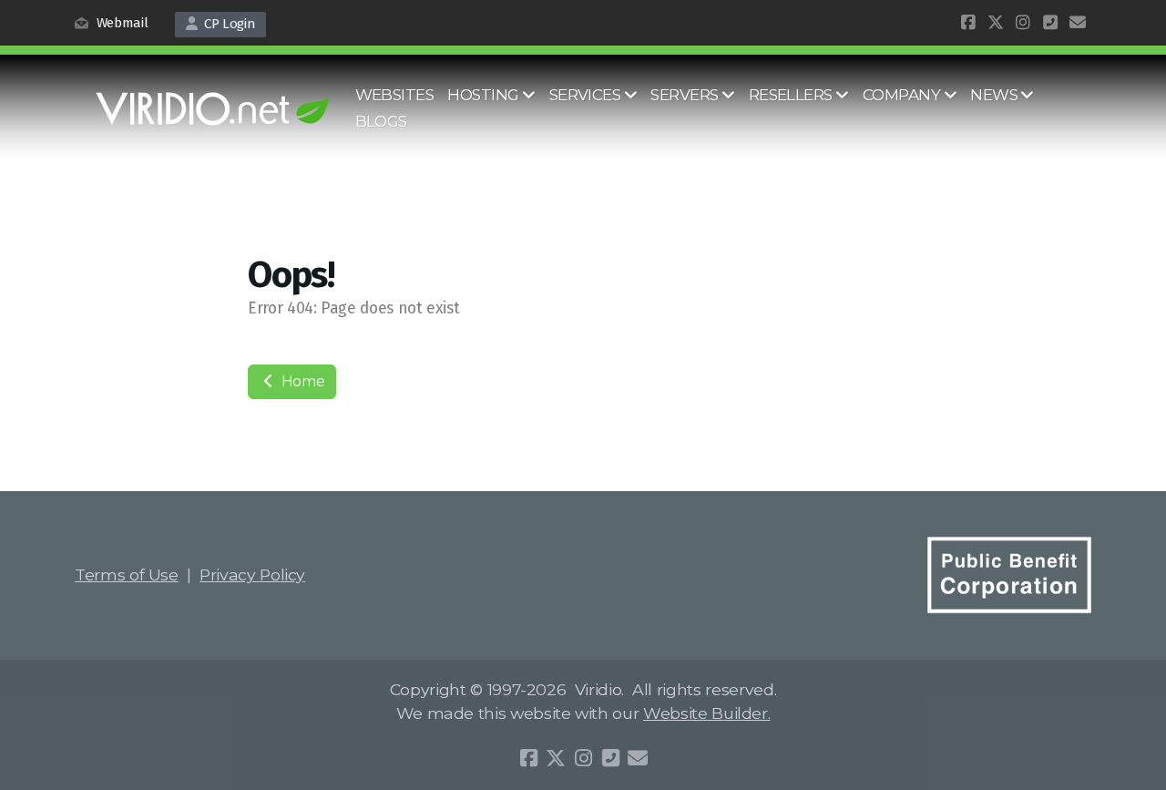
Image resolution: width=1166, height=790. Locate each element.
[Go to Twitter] (995, 23)
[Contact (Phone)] (1050, 23)
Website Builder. (706, 713)
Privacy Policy (252, 574)
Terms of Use (127, 574)
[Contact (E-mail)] (1077, 23)
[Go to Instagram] (1023, 23)
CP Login (226, 23)
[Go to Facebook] (968, 23)
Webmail (120, 23)
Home (301, 381)
